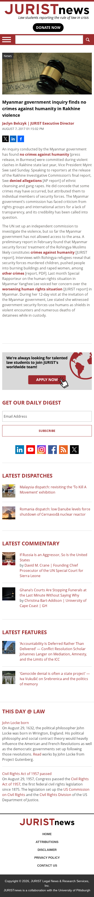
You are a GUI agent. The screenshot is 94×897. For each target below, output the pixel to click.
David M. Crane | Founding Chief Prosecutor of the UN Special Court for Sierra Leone (51, 570)
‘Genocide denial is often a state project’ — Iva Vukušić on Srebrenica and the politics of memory (55, 678)
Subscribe (47, 431)
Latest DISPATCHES (27, 475)
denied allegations (26, 180)
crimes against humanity (53, 252)
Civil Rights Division (55, 794)
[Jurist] (47, 12)
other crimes (13, 273)
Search (87, 39)
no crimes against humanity (44, 154)
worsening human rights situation (32, 289)
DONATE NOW (48, 27)
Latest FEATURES (24, 632)
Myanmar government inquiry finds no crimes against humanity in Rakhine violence (44, 108)
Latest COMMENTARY (30, 543)
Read (37, 754)
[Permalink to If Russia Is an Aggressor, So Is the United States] (8, 558)
